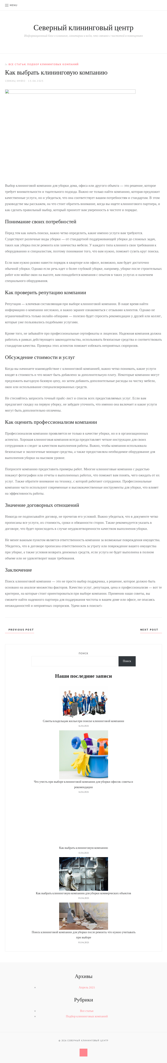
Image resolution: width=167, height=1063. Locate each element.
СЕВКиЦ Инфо (15, 80)
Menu (13, 5)
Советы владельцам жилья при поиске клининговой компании (83, 721)
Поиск (83, 653)
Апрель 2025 (87, 988)
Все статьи (17, 64)
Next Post (150, 629)
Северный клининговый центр (83, 28)
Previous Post (20, 629)
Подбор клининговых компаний (52, 64)
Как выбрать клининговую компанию (83, 848)
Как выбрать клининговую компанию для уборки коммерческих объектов (83, 893)
